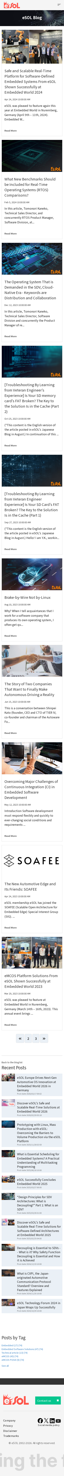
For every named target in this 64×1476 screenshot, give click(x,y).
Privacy (8, 1425)
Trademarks (11, 1436)
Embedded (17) (12, 1345)
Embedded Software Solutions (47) (22, 1349)
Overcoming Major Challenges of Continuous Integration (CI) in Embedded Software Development (31, 789)
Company (9, 1420)
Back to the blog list (12, 1062)
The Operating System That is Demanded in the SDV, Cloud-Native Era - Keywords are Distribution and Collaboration (30, 289)
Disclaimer (10, 1431)
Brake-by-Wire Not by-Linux (27, 597)
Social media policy (49, 1425)
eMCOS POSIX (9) (13, 1359)
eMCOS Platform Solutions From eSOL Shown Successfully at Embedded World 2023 (31, 981)
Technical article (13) (15, 1352)
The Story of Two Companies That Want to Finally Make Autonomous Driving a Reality (29, 689)
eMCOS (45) (10, 1356)
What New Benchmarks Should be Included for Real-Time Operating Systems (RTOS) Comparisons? (30, 187)
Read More (10, 130)
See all (5, 1365)
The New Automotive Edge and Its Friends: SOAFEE (30, 886)
